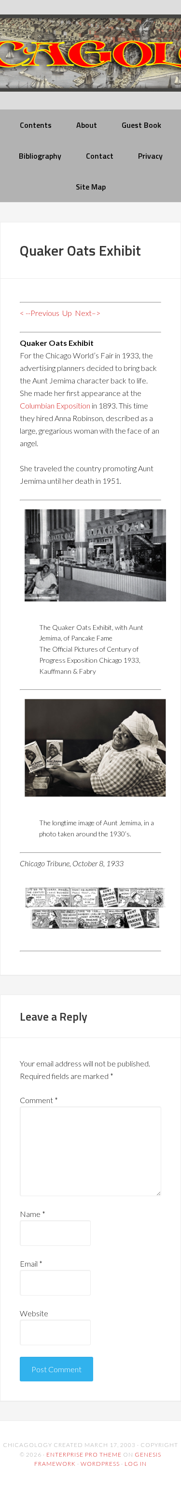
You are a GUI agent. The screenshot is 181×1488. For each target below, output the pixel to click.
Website (34, 1313)
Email (31, 1263)
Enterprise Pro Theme (84, 1454)
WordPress (100, 1463)
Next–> (87, 312)
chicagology (90, 61)
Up (67, 312)
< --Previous (39, 312)
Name (32, 1213)
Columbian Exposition (55, 405)
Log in (136, 1463)
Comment (39, 1100)
